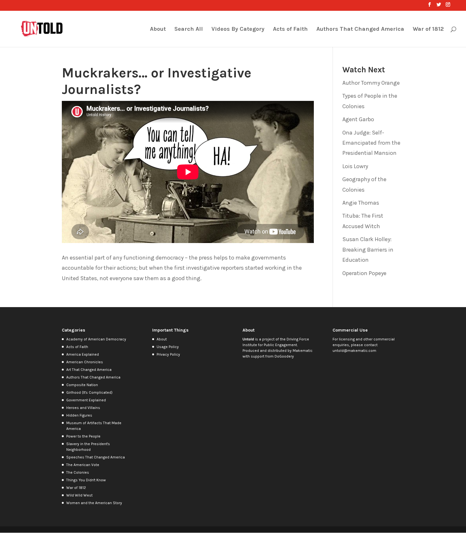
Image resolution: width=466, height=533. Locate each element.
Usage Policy (168, 347)
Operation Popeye (364, 273)
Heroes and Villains (83, 407)
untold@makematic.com (354, 350)
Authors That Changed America (360, 29)
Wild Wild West (79, 495)
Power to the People (83, 436)
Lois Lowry (355, 166)
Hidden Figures (79, 415)
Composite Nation (82, 385)
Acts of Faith (290, 29)
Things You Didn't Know (86, 480)
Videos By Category (237, 29)
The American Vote (82, 465)
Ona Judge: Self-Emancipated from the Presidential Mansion (371, 143)
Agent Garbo (358, 119)
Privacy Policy (168, 354)
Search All (188, 29)
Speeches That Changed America (95, 457)
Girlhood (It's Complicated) (89, 392)
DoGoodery (284, 356)
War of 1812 (428, 29)
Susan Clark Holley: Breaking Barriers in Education (367, 249)
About (158, 29)
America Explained (82, 354)
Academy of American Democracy (96, 339)
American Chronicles (84, 362)
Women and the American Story (94, 503)
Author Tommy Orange (371, 82)
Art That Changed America (89, 369)
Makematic (303, 350)
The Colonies (77, 472)
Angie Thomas (360, 202)
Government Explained (86, 400)
